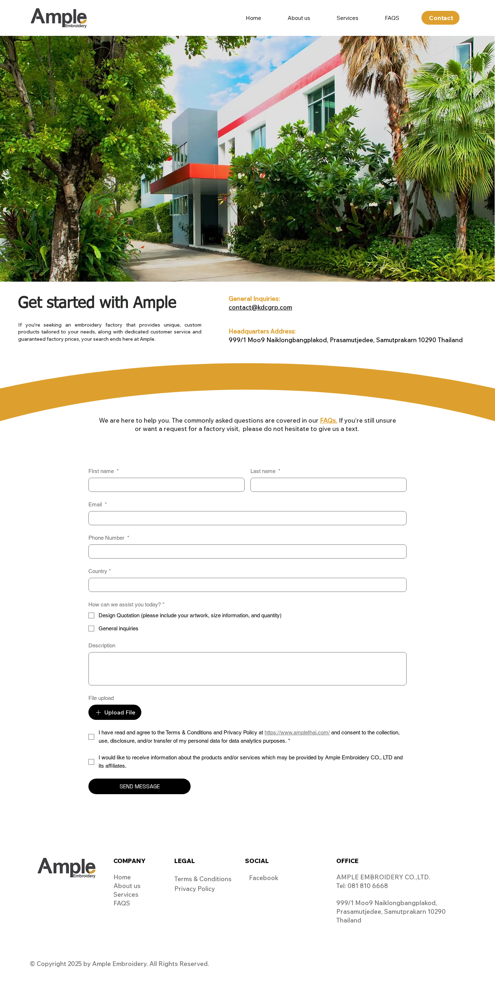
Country (99, 571)
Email (97, 504)
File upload (101, 698)
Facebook (263, 878)
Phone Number (108, 538)
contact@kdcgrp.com (260, 307)
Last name (265, 471)
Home (122, 877)
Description (101, 645)
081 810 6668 (368, 885)
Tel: (342, 885)
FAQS (121, 903)
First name (103, 471)
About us (127, 885)
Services (125, 894)
